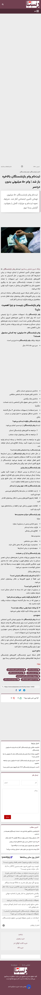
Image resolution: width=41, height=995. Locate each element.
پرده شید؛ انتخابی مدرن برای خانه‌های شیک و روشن (23, 842)
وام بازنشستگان (32, 670)
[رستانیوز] (29, 4)
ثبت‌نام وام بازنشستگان (16, 673)
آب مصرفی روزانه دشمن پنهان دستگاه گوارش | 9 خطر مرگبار (21, 838)
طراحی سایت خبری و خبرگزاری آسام (17, 987)
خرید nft (20, 947)
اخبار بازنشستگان (32, 673)
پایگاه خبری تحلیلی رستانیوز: (30, 269)
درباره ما (14, 965)
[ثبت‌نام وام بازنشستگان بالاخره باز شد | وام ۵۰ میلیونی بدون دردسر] (24, 690)
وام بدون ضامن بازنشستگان (15, 670)
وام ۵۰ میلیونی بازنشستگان (29, 679)
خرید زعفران (20, 938)
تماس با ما (26, 965)
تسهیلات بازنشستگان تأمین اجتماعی (27, 676)
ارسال (7, 817)
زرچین (20, 934)
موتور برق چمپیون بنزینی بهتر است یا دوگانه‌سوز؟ (24, 846)
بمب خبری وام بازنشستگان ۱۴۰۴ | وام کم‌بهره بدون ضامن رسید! (20, 767)
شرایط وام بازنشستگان (10, 679)
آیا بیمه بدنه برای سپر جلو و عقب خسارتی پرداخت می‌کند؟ (22, 849)
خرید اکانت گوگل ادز (20, 943)
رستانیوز (6, 976)
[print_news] (22, 166)
